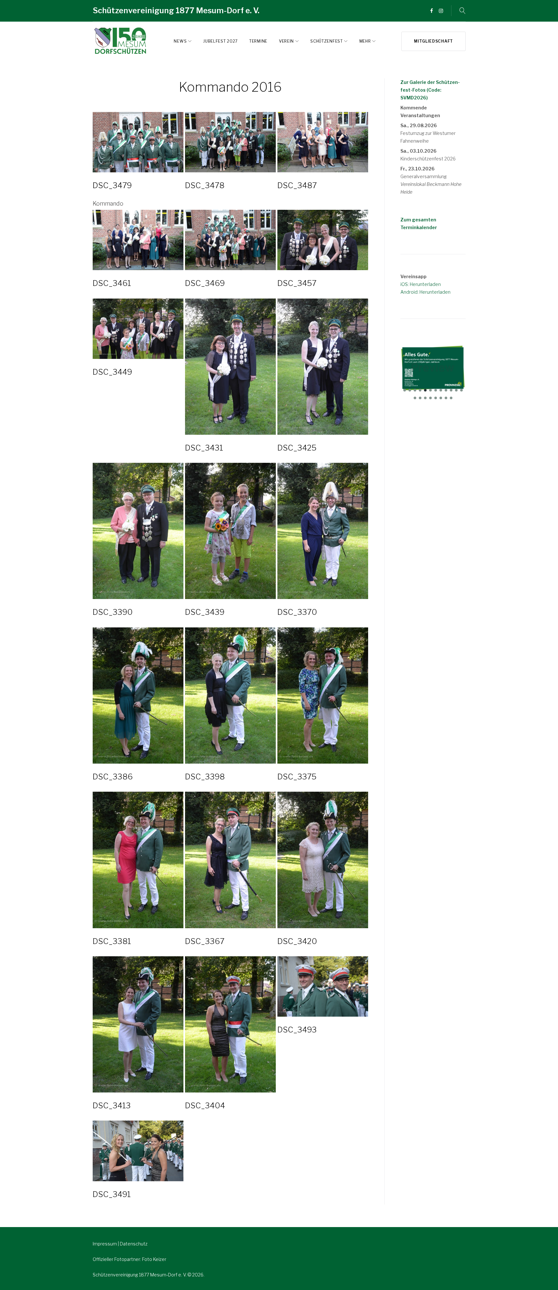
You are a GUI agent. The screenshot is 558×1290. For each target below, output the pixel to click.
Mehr (365, 41)
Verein (286, 41)
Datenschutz (134, 1243)
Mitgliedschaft (433, 41)
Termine (258, 41)
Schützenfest (326, 41)
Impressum (105, 1243)
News (180, 41)
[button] (404, 390)
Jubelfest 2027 (220, 41)
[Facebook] (431, 11)
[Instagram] (441, 11)
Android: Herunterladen (425, 292)
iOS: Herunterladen (420, 284)
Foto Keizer (154, 1259)
